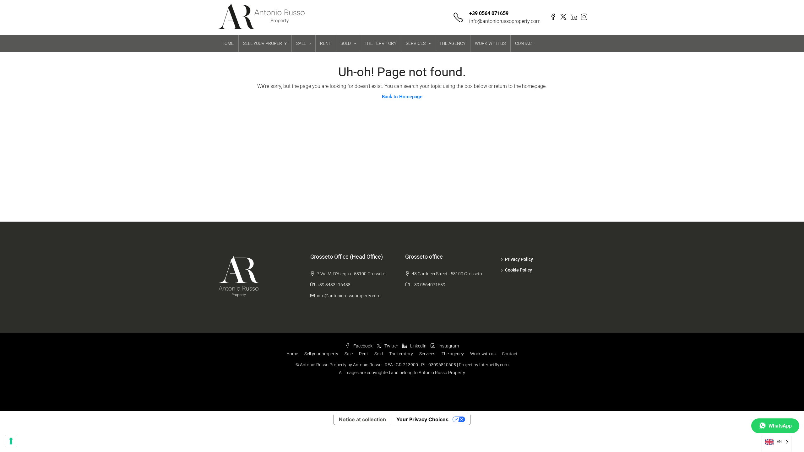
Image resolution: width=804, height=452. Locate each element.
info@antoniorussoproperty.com (505, 21)
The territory (401, 353)
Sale (349, 353)
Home (292, 353)
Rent (363, 353)
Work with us (483, 353)
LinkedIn (417, 345)
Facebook (362, 345)
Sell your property (321, 353)
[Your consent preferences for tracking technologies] (11, 441)
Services (427, 353)
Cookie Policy (518, 269)
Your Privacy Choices (422, 419)
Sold (378, 353)
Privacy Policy (519, 259)
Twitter (390, 345)
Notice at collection (362, 419)
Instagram (448, 345)
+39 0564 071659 (488, 13)
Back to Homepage (402, 97)
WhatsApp (780, 426)
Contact (510, 353)
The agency (453, 353)
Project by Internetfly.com (483, 364)
